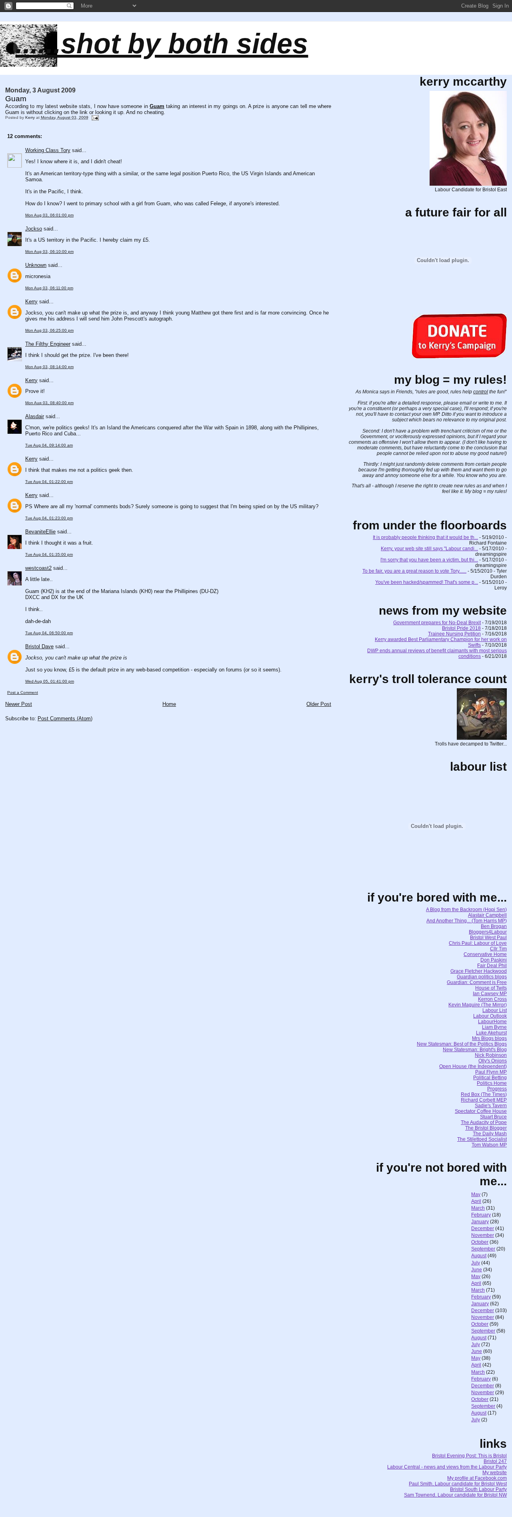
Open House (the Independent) (473, 1066)
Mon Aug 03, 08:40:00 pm (49, 403)
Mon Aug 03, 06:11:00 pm (49, 288)
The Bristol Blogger (486, 1128)
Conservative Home (485, 954)
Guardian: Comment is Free (477, 982)
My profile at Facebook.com (477, 1478)
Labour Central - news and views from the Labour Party (447, 1467)
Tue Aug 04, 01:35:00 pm (49, 554)
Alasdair (34, 416)
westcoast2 (38, 568)
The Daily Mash (490, 1133)
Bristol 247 (495, 1461)
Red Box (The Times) (484, 1094)
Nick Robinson (491, 1055)
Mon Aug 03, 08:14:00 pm (49, 367)
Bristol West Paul (488, 937)
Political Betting (490, 1077)
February (481, 1215)
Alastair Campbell (487, 915)
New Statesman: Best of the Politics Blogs (462, 1044)
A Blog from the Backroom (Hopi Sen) (466, 909)
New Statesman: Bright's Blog (475, 1049)
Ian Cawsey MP (490, 993)
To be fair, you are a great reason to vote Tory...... (414, 571)
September (483, 1249)
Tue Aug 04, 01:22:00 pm (49, 481)
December (482, 1228)
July (475, 1263)
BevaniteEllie (40, 532)
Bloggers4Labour (488, 932)
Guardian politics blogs (482, 977)
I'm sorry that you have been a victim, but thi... (429, 560)
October (479, 1242)
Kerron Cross (492, 999)
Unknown (35, 265)
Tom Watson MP (489, 1145)
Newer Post (18, 704)
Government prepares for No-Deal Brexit (437, 622)
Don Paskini (493, 960)
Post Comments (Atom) (65, 718)
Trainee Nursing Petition (454, 634)
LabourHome (492, 1021)
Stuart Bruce (493, 1117)
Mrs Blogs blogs (489, 1038)
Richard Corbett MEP (484, 1100)
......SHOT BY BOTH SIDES (161, 43)
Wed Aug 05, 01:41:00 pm (49, 681)
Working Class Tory (47, 150)
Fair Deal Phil (492, 965)
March (478, 1208)
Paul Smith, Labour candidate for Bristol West (458, 1484)
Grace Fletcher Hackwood (478, 971)
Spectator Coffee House (481, 1111)
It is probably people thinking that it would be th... (425, 537)
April (476, 1201)
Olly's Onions (492, 1061)
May (475, 1194)
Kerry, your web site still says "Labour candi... (429, 548)
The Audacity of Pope (484, 1122)
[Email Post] (95, 117)
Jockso (33, 229)
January (480, 1221)
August (478, 1255)
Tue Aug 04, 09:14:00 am (49, 445)
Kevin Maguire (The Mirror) (477, 1005)
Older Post (318, 704)
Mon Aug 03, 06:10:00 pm (49, 251)
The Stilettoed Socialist (482, 1139)
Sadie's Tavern (491, 1105)
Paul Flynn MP (491, 1072)
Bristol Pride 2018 (461, 628)
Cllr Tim (498, 949)
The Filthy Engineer (47, 344)
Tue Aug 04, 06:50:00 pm (49, 633)
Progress (497, 1089)
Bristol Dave (39, 646)
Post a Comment (22, 692)
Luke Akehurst (491, 1033)
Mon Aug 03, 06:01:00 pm (49, 215)
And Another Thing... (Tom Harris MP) (466, 921)
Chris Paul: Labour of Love (478, 943)
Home (169, 704)
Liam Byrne (494, 1027)
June (476, 1270)
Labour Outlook (490, 1016)
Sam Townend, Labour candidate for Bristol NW (455, 1495)
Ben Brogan (494, 926)
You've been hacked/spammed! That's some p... (426, 582)
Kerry (31, 302)
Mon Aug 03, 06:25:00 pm (49, 330)
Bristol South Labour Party (478, 1489)
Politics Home (492, 1083)
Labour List (494, 1010)
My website (494, 1472)
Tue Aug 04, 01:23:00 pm (49, 518)
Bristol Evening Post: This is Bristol (469, 1456)
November (482, 1235)
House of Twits (491, 988)
